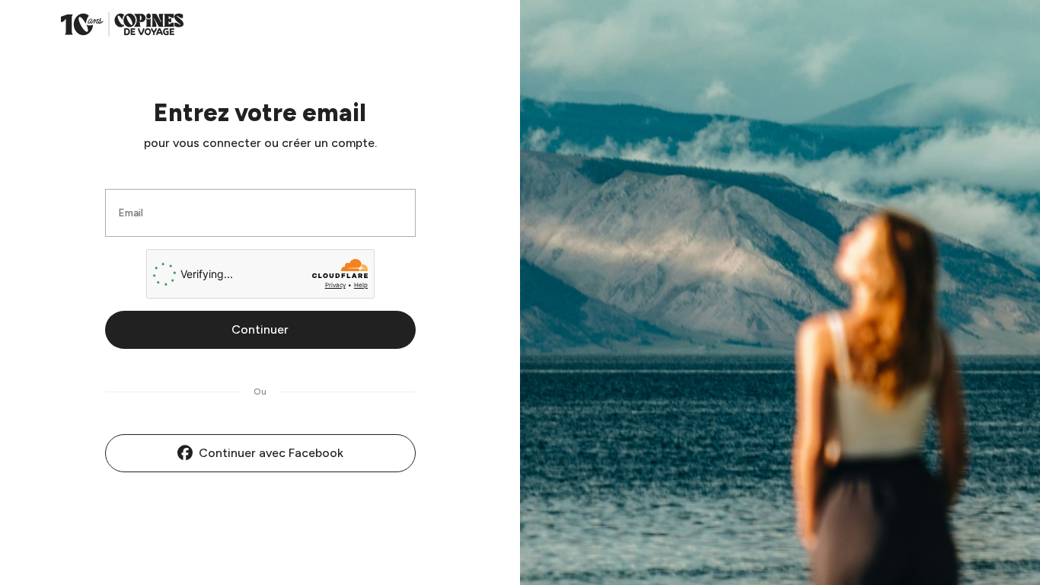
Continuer (260, 329)
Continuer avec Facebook (271, 453)
